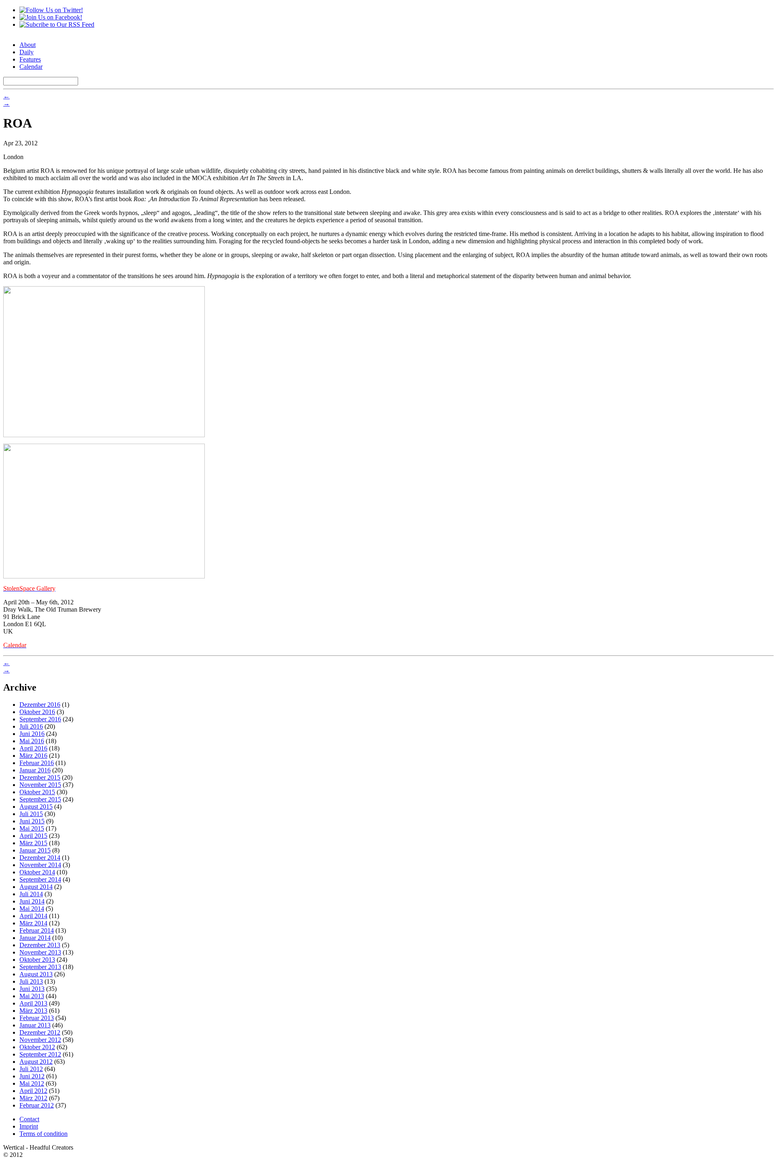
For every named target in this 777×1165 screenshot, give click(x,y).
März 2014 (33, 923)
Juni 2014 (32, 901)
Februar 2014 (36, 930)
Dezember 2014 (39, 857)
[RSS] (56, 24)
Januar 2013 (35, 1025)
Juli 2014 (31, 894)
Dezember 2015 (39, 777)
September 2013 (40, 966)
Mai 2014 (31, 908)
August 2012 (36, 1061)
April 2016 (33, 748)
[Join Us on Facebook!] (50, 17)
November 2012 (40, 1039)
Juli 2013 (31, 981)
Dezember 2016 (39, 704)
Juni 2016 (32, 733)
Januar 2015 (35, 850)
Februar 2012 (36, 1105)
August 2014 (36, 886)
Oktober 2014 (37, 872)
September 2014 (40, 879)
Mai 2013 (31, 996)
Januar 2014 (35, 937)
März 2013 (33, 1010)
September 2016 (40, 719)
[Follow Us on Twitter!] (51, 9)
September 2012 (40, 1054)
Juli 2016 (31, 726)
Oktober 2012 (37, 1047)
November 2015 (40, 784)
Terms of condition (43, 1133)
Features (30, 59)
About (27, 44)
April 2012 (33, 1090)
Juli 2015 (31, 813)
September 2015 (40, 799)
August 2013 (36, 974)
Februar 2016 (36, 762)
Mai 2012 (31, 1083)
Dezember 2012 (39, 1032)
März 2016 (33, 755)
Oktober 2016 (37, 711)
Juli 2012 (31, 1068)
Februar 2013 (36, 1017)
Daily (26, 52)
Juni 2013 (32, 988)
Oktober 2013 (37, 959)
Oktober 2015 (37, 792)
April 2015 (33, 835)
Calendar (30, 66)
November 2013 (40, 952)
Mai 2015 (31, 828)
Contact (29, 1119)
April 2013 (33, 1003)
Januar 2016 (35, 770)
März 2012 (33, 1098)
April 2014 (33, 915)
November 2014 (40, 864)
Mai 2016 (31, 741)
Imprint (28, 1126)
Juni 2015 (32, 821)
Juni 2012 (32, 1076)
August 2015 (36, 806)
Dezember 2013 (39, 945)
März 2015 (33, 843)
